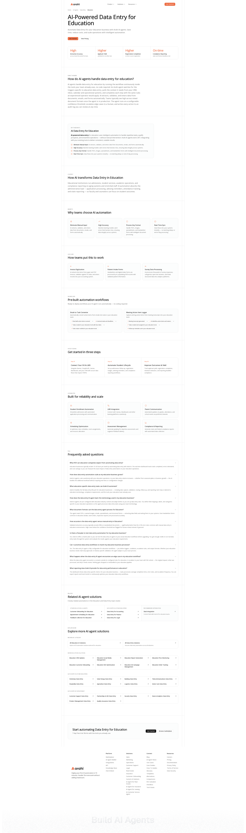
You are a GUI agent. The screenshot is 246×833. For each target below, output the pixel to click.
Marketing (129, 760)
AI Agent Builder (111, 760)
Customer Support (132, 765)
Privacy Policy (171, 765)
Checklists (150, 785)
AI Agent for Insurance (133, 787)
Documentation (172, 762)
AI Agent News (151, 760)
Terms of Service (172, 768)
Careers (169, 757)
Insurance (129, 774)
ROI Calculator (151, 782)
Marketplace (110, 757)
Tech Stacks (150, 787)
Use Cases (150, 762)
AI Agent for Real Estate (131, 783)
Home (69, 10)
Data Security (171, 771)
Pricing (169, 760)
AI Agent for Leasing (133, 789)
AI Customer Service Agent (133, 793)
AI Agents (75, 10)
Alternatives (151, 776)
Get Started (170, 4)
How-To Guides (152, 768)
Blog (148, 757)
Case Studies (151, 765)
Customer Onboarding (133, 776)
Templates (150, 774)
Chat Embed (110, 771)
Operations (130, 762)
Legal (128, 768)
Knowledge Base (111, 768)
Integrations (110, 762)
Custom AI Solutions (132, 779)
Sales (128, 757)
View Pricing (85, 38)
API (107, 765)
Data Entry (83, 10)
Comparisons (151, 779)
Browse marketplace (165, 731)
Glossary (149, 771)
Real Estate (130, 771)
